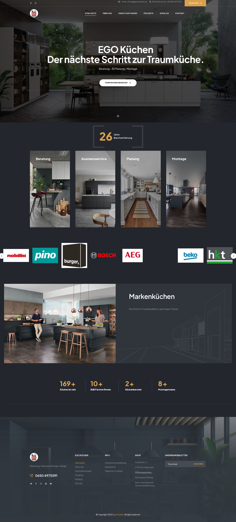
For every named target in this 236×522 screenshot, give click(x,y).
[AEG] (103, 255)
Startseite (80, 462)
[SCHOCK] (220, 255)
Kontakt (79, 483)
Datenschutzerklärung (115, 462)
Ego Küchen (118, 514)
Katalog (78, 479)
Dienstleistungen (83, 471)
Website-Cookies (114, 471)
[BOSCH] (74, 255)
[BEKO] (161, 255)
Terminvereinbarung (116, 83)
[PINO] (16, 255)
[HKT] (190, 255)
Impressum (110, 467)
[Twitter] (31, 484)
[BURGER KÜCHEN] (45, 255)
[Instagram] (36, 3)
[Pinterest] (46, 484)
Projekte (79, 475)
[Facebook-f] (31, 3)
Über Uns (79, 467)
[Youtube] (51, 484)
